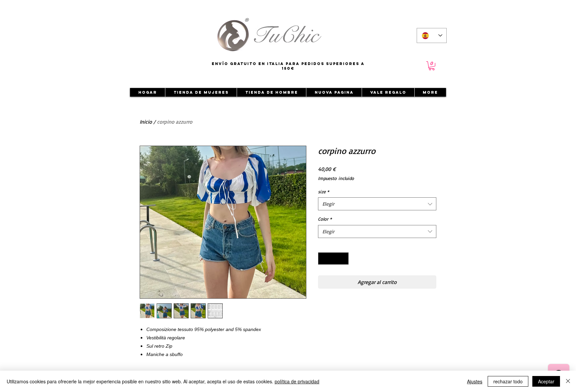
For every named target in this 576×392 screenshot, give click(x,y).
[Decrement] (323, 258)
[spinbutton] (333, 258)
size (323, 191)
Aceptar (546, 381)
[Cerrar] (568, 381)
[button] (431, 65)
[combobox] (377, 203)
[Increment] (343, 258)
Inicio (146, 121)
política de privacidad (297, 381)
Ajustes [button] (474, 381)
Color (325, 219)
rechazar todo (508, 381)
